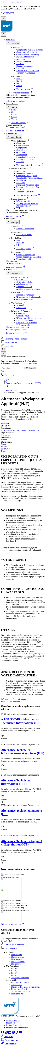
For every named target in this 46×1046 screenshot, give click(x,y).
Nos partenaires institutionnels (28, 297)
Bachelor (20, 243)
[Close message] (3, 18)
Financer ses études (24, 234)
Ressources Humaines (25, 159)
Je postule (5, 451)
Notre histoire (16, 955)
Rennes (4, 444)
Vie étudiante (16, 984)
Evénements (21, 308)
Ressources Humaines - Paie (27, 70)
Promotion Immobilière (25, 157)
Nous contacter (17, 994)
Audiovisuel (21, 171)
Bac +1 (19, 79)
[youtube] (20, 1033)
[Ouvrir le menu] (3, 34)
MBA (18, 245)
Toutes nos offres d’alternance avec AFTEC (24, 383)
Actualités (20, 305)
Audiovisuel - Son (23, 59)
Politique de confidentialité (17, 1027)
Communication (22, 145)
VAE (18, 208)
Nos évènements (11, 948)
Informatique (21, 155)
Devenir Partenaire (23, 206)
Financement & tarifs (19, 989)
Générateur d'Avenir (24, 284)
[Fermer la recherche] (3, 353)
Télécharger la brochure (26, 325)
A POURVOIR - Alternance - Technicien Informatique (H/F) (21, 721)
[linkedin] (10, 1033)
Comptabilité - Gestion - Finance (29, 50)
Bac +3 (19, 83)
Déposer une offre (23, 201)
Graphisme (20, 152)
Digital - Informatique (25, 57)
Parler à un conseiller (24, 320)
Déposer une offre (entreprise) (28, 318)
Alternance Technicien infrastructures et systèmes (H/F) (22, 751)
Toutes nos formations (20, 978)
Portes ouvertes (11, 342)
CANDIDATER (7, 13)
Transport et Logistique (25, 73)
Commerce (20, 143)
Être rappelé (9, 375)
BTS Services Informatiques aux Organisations (20, 430)
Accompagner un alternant (27, 203)
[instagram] (6, 1033)
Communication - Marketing (27, 54)
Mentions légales (13, 1020)
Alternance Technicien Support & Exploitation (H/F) (21, 842)
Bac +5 (19, 86)
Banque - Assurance (24, 66)
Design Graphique (23, 61)
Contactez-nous (22, 316)
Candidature (9, 346)
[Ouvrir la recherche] (3, 349)
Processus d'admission (25, 229)
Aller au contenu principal (11, 2)
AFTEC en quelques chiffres (28, 289)
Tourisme (20, 64)
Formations (10, 40)
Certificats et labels (24, 282)
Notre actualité (17, 959)
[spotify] (13, 1033)
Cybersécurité (21, 150)
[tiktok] (17, 1033)
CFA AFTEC (21, 280)
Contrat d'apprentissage (25, 254)
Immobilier (20, 68)
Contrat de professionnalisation (28, 257)
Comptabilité (21, 148)
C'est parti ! (30, 368)
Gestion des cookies (14, 1025)
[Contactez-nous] (2, 372)
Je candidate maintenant (10, 701)
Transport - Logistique (25, 192)
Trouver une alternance (20, 991)
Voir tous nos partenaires (11, 924)
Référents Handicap (24, 287)
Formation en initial (24, 259)
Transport (20, 161)
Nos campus (16, 964)
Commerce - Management (26, 52)
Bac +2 (19, 81)
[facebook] (3, 1033)
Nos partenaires (17, 957)
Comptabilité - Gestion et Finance (29, 178)
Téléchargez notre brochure (16, 339)
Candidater (20, 313)
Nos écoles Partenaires (25, 295)
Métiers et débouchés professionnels (25, 987)
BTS (18, 240)
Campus (9, 103)
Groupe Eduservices (24, 299)
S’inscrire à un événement (26, 323)
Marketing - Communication (27, 185)
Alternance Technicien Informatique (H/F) (16, 782)
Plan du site (10, 1023)
